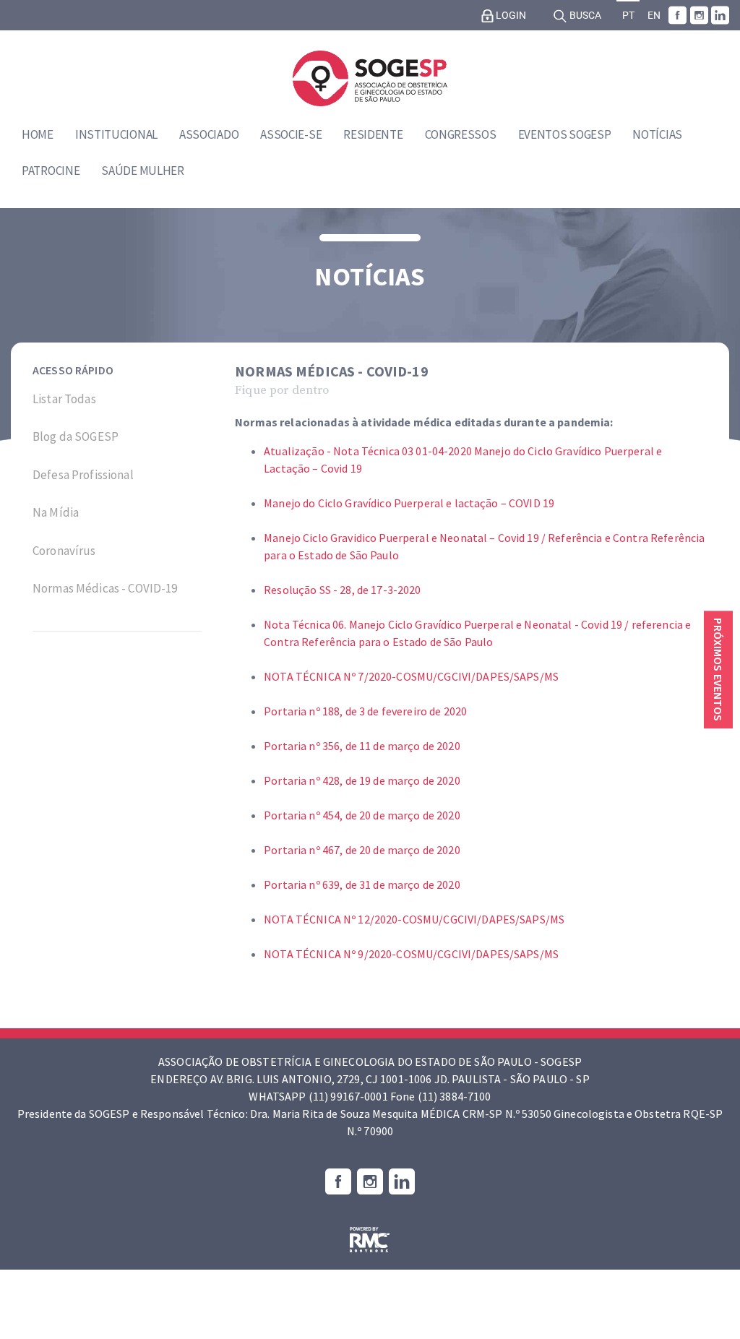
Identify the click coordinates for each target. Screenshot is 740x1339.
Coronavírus (64, 550)
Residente (373, 134)
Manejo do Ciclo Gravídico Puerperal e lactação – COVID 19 (409, 503)
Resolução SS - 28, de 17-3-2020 (342, 589)
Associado (208, 134)
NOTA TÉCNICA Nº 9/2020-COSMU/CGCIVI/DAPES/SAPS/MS (411, 954)
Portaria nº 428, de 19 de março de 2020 (362, 780)
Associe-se (291, 134)
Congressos (460, 134)
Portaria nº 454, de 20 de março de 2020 (362, 815)
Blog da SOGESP (76, 436)
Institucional (116, 134)
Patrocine (50, 170)
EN (654, 15)
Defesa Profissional (83, 475)
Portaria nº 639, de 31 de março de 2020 (362, 884)
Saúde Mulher (142, 170)
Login (510, 15)
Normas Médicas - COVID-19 (105, 588)
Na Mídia (56, 512)
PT (628, 15)
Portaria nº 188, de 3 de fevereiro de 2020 (365, 711)
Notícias (657, 134)
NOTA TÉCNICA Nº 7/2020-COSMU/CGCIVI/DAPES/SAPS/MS (411, 676)
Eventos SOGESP (564, 134)
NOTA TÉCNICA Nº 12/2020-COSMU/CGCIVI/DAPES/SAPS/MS (414, 919)
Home (37, 134)
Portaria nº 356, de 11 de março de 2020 (362, 746)
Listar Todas (64, 399)
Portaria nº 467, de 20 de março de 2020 (362, 850)
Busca (584, 15)
